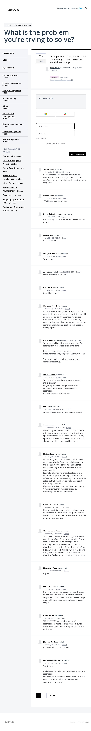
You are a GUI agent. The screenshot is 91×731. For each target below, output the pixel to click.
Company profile (10, 75)
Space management (11, 131)
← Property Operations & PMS (18, 25)
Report (68, 172)
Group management (11, 90)
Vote (41, 61)
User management (11, 139)
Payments (8, 195)
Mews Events (9, 183)
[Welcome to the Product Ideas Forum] (12, 10)
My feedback (8, 67)
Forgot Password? (42, 138)
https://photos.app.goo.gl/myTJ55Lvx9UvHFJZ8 (64, 353)
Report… (55, 71)
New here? (55, 144)
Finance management (12, 83)
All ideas (6, 60)
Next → (52, 695)
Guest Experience (11, 168)
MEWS (73, 722)
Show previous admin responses (61, 80)
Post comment (77, 154)
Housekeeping (9, 98)
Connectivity (9, 156)
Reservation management (8, 115)
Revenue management (12, 124)
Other (5, 106)
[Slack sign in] (65, 114)
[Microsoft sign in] (45, 114)
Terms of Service (83, 722)
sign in (81, 8)
